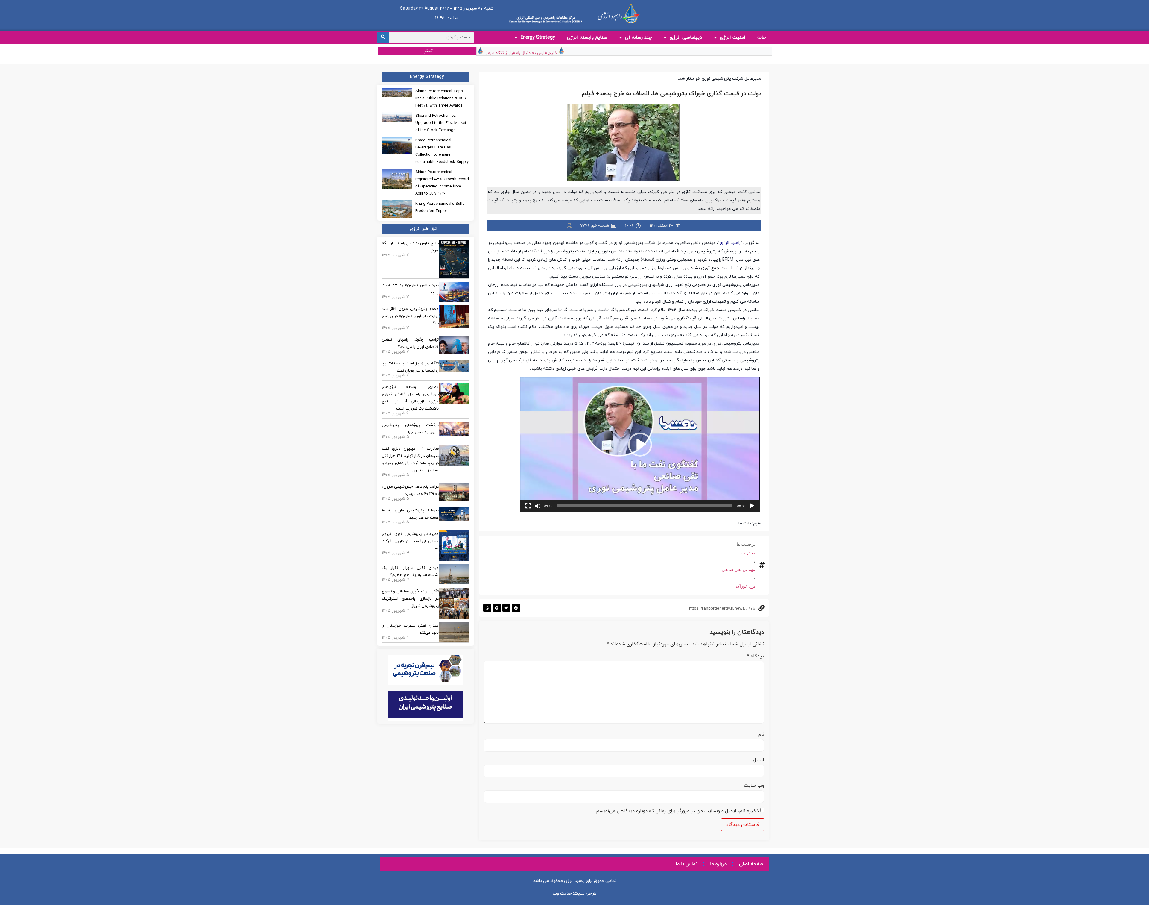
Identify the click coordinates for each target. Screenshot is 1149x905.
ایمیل (758, 760)
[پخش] (752, 506)
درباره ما (718, 864)
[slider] (644, 505)
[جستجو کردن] (383, 37)
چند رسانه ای (638, 37)
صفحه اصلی (751, 864)
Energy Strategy (537, 37)
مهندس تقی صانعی (738, 569)
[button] (640, 445)
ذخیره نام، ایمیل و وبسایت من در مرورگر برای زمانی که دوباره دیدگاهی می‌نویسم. (677, 811)
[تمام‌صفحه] (528, 506)
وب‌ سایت (754, 785)
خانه (761, 37)
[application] (640, 444)
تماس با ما (686, 864)
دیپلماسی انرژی (686, 37)
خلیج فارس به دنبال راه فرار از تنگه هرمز (539, 53)
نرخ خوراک (745, 586)
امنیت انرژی (732, 37)
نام (761, 734)
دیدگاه (755, 656)
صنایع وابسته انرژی (587, 37)
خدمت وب (562, 893)
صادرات (748, 552)
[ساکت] (538, 506)
